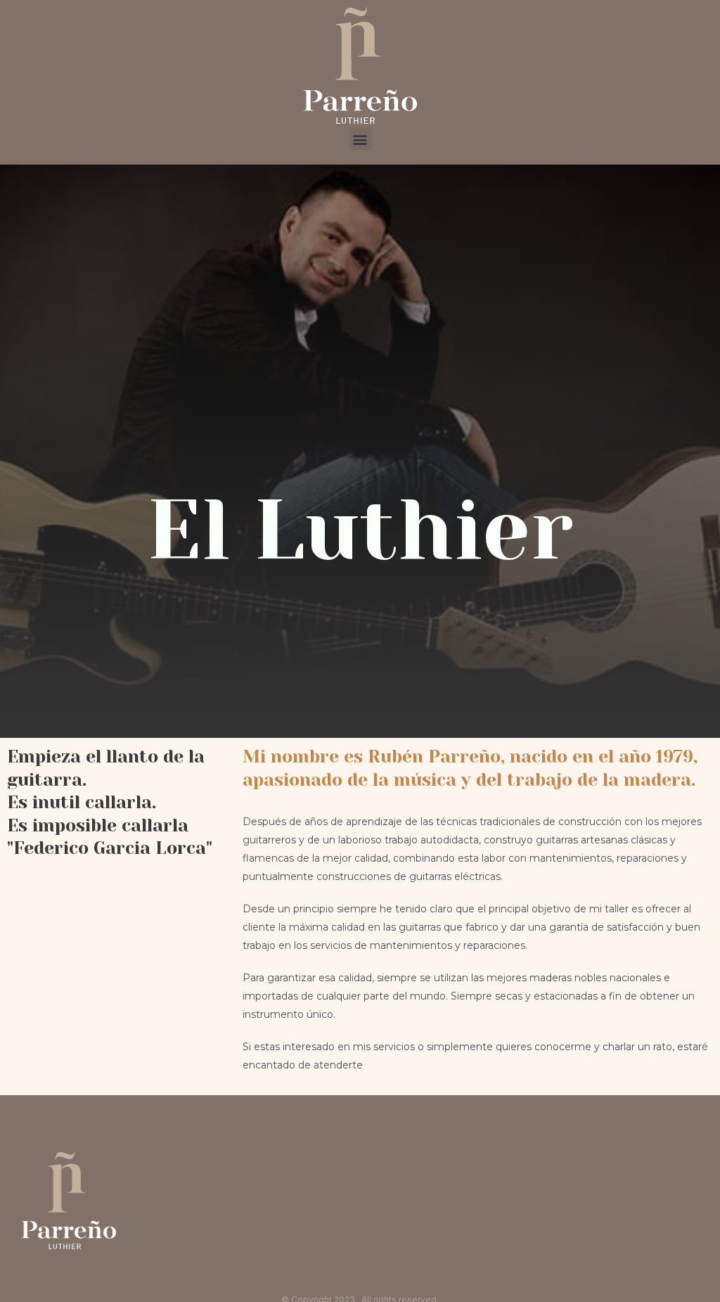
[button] (360, 139)
